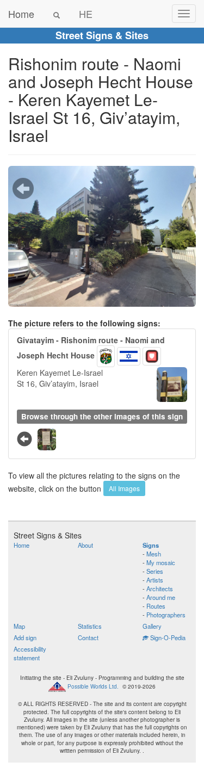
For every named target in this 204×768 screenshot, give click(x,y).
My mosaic (160, 562)
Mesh (153, 553)
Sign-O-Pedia (167, 637)
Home (21, 14)
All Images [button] (124, 488)
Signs (151, 545)
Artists (154, 579)
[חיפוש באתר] (56, 13)
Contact (88, 637)
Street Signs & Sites (102, 35)
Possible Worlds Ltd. (93, 686)
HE (85, 14)
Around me (160, 597)
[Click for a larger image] (102, 236)
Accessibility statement (30, 653)
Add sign (25, 637)
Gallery (152, 626)
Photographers (166, 614)
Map (19, 626)
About (85, 545)
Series (154, 571)
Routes (155, 606)
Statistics (90, 626)
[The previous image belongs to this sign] (23, 188)
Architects (159, 588)
